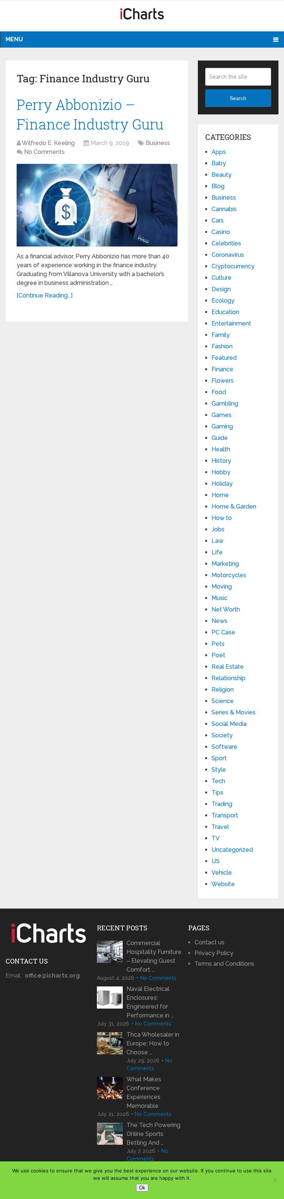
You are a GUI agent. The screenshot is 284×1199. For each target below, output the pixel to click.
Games (221, 414)
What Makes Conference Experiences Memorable (143, 1092)
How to (222, 517)
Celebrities (226, 243)
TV (216, 838)
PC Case (223, 632)
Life (217, 552)
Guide (220, 437)
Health (221, 449)
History (221, 460)
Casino (221, 231)
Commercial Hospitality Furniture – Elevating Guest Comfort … (154, 956)
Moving (222, 586)
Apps (219, 151)
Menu (14, 39)
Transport (225, 815)
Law (217, 540)
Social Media (229, 723)
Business (158, 143)
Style (219, 769)
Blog (218, 186)
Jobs (218, 529)
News (219, 620)
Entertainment (231, 323)
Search (238, 98)
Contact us (209, 942)
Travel (220, 826)
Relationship (229, 678)
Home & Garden (234, 506)
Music (219, 598)
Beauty (221, 174)
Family (221, 334)
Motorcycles (229, 575)
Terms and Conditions (224, 963)
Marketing (225, 563)
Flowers (223, 380)
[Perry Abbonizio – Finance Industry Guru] (97, 205)
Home (220, 495)
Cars (218, 220)
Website (223, 884)
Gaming (222, 426)
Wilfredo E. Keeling (48, 143)
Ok (142, 1188)
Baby (219, 163)
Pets (218, 643)
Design (221, 289)
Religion (223, 689)
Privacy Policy (214, 953)
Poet (218, 655)
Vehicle (222, 872)
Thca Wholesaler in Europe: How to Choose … (152, 1043)
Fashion (222, 346)
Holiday (222, 483)
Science (223, 700)
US (216, 861)
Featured (224, 357)
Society (222, 735)
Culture (221, 277)
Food (219, 392)
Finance (222, 369)
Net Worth (226, 609)
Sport (219, 758)
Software (224, 746)
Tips (217, 792)
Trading (222, 803)
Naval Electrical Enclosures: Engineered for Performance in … (149, 1002)
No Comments (44, 151)
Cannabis (224, 209)
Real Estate (228, 666)
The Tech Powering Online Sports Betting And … (153, 1134)
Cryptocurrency (233, 266)
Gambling (225, 403)
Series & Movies (234, 712)
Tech (218, 781)
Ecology (223, 300)
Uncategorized (232, 849)
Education (225, 312)
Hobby (221, 472)
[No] (274, 1180)
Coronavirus (228, 254)
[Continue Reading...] (44, 295)
